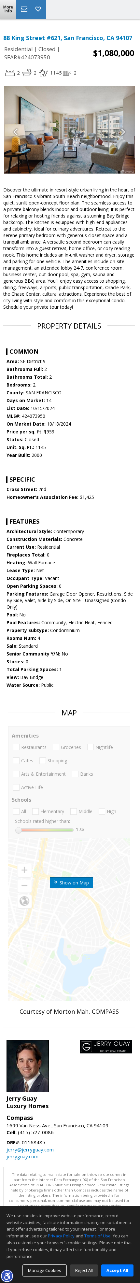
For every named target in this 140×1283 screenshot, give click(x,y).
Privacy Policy (61, 1236)
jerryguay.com (22, 1156)
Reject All (84, 1270)
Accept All (117, 1270)
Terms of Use (97, 1236)
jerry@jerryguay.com (30, 1149)
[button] (7, 1276)
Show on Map (73, 883)
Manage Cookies (44, 1270)
